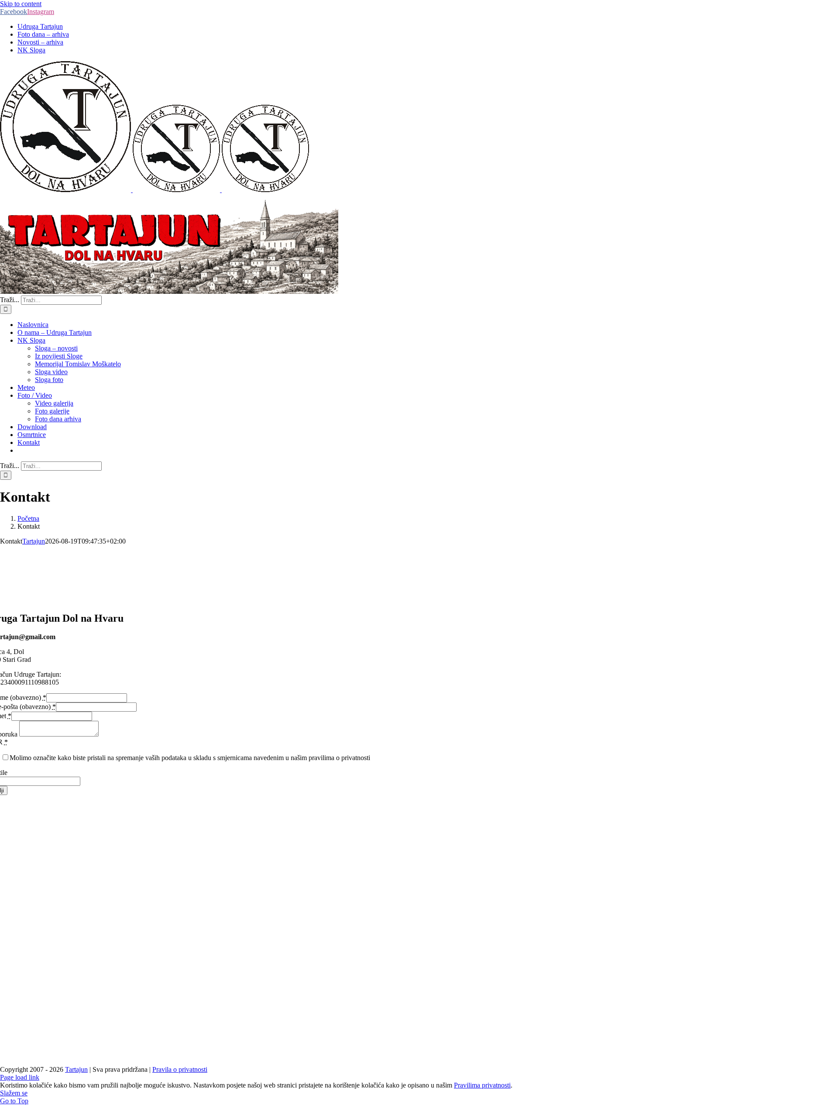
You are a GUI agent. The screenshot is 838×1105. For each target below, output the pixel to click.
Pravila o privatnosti (179, 1069)
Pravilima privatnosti (482, 1085)
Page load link (19, 1077)
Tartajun (33, 541)
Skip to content (20, 3)
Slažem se (13, 1093)
